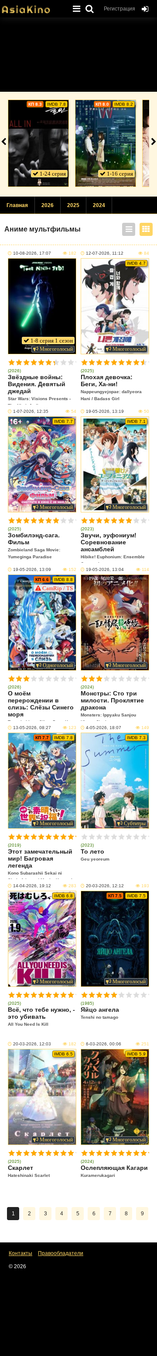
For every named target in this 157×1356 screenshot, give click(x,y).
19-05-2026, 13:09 (32, 569)
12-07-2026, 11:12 (104, 253)
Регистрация (119, 9)
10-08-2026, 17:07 (32, 253)
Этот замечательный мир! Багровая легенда (40, 863)
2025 (73, 205)
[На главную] (32, 6)
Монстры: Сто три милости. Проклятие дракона (112, 705)
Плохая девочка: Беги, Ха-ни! (111, 387)
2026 (47, 205)
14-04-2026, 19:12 (32, 885)
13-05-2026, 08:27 (32, 727)
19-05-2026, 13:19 (105, 411)
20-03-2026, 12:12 (105, 885)
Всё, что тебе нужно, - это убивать (41, 1016)
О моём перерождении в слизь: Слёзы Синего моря (41, 705)
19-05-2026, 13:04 (105, 569)
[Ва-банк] (38, 143)
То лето (95, 854)
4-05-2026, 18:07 (103, 727)
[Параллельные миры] (105, 143)
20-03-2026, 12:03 (32, 1043)
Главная (17, 205)
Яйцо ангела (100, 1013)
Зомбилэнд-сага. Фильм (34, 545)
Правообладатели (60, 1253)
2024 (99, 205)
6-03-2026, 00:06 (103, 1043)
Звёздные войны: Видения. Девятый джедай (39, 389)
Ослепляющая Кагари (114, 1171)
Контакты (20, 1253)
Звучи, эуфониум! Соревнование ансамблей (113, 547)
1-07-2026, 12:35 (30, 411)
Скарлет (29, 1171)
